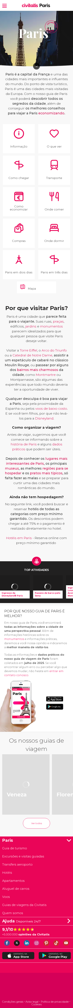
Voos (6, 897)
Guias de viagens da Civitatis (24, 905)
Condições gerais (12, 1001)
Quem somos (12, 913)
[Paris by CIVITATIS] (31, 5)
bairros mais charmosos (37, 370)
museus (12, 468)
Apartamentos (13, 881)
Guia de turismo (14, 848)
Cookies (36, 1004)
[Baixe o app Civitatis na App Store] (54, 698)
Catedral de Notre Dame (32, 355)
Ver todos (36, 823)
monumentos (51, 326)
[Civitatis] (37, 987)
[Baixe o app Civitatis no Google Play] (54, 707)
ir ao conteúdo (36, 66)
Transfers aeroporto (17, 864)
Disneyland (44, 418)
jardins (30, 326)
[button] (4, 5)
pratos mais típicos (46, 473)
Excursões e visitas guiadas (23, 856)
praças (58, 321)
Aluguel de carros (15, 889)
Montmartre (46, 375)
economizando (51, 113)
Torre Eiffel (28, 350)
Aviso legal (31, 1001)
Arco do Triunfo (54, 350)
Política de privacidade (55, 1001)
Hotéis (7, 873)
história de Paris (24, 444)
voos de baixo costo (51, 408)
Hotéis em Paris (19, 538)
